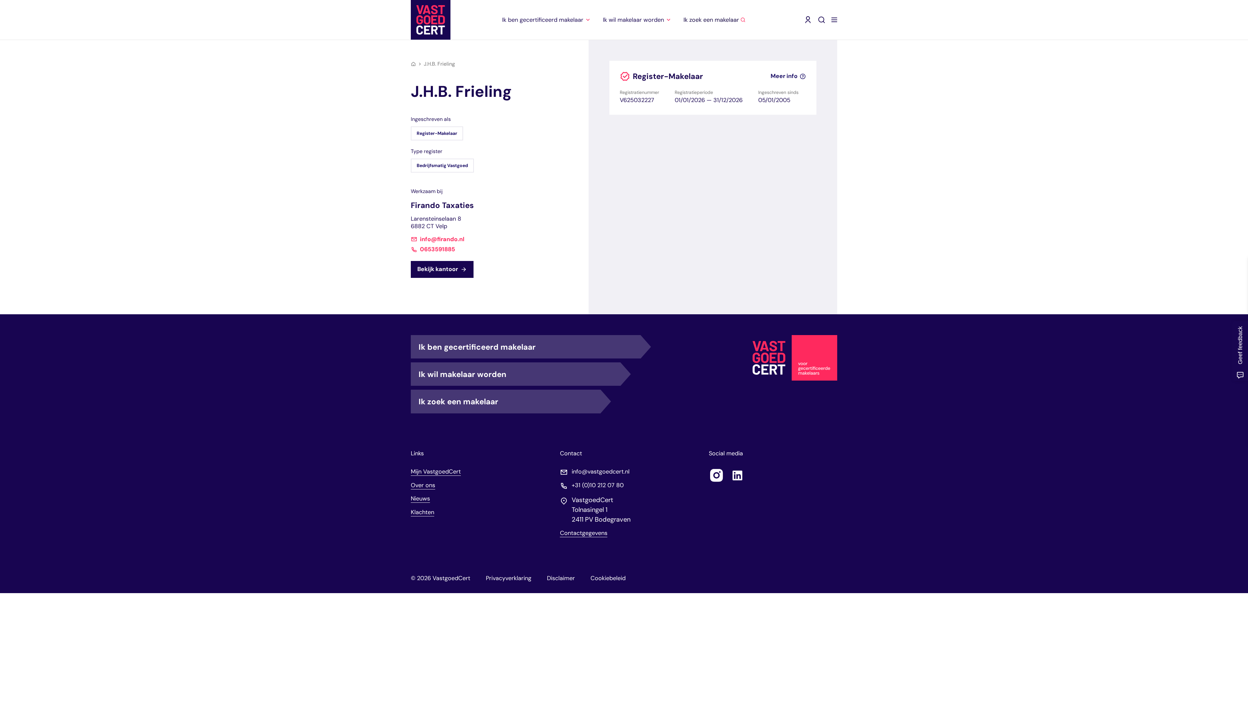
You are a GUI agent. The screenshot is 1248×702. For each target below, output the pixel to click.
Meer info (784, 76)
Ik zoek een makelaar (458, 401)
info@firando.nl (442, 239)
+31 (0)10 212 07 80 (598, 485)
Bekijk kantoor (437, 269)
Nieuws (420, 498)
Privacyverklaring (508, 578)
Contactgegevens (583, 533)
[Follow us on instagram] (716, 475)
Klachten (422, 512)
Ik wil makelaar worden (462, 374)
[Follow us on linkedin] (737, 475)
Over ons (423, 485)
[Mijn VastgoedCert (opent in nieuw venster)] (808, 20)
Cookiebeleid (608, 578)
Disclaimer (561, 578)
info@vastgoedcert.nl (601, 471)
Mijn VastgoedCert (436, 471)
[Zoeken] (822, 20)
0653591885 (437, 249)
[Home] (413, 64)
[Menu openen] (834, 20)
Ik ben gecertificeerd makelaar (477, 347)
